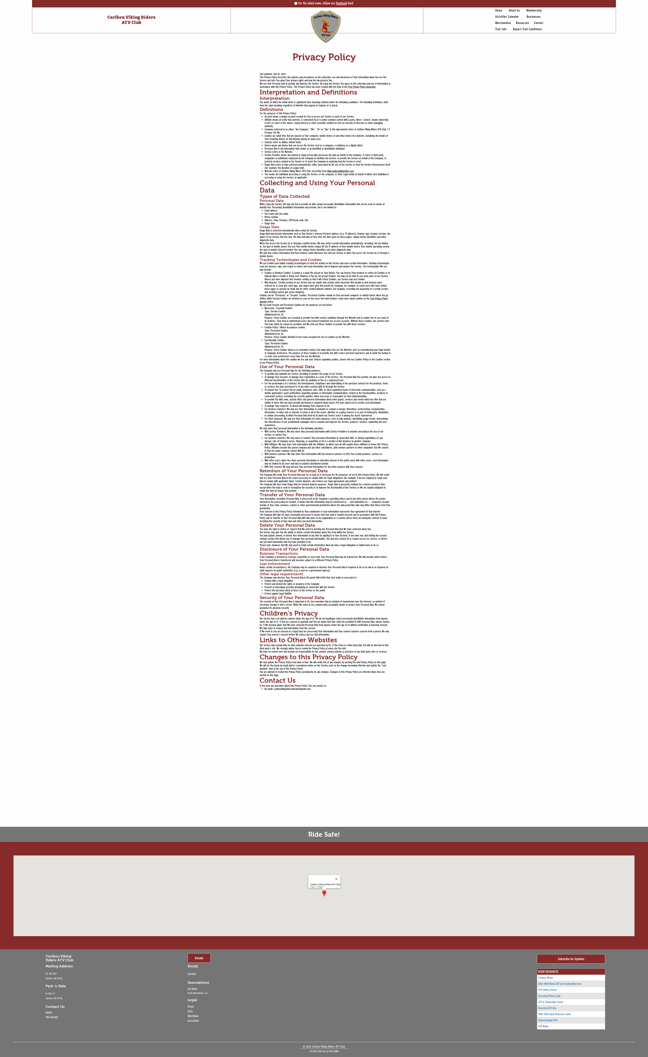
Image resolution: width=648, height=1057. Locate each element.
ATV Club (131, 22)
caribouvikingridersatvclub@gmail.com (292, 689)
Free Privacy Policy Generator (361, 86)
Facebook (341, 3)
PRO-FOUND (333, 1051)
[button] (528, 29)
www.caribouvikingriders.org (340, 171)
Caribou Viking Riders (131, 17)
